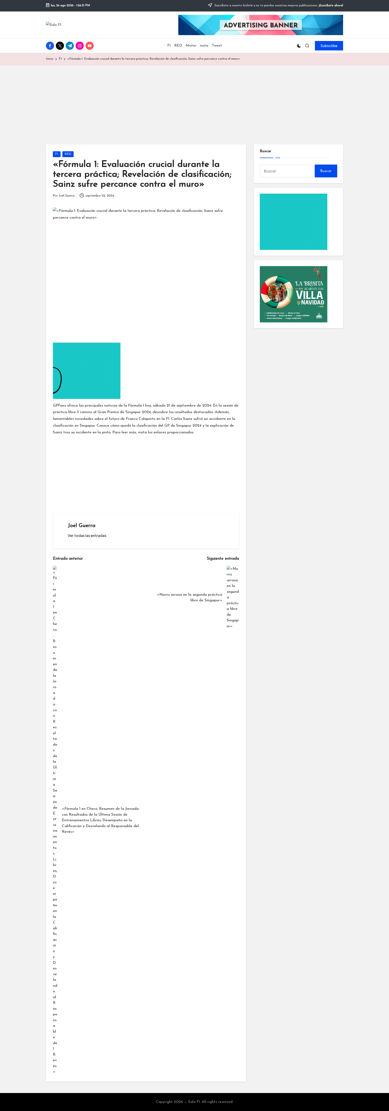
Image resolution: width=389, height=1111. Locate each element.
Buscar (265, 151)
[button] (329, 45)
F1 (56, 154)
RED (68, 154)
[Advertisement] (194, 99)
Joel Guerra (81, 525)
